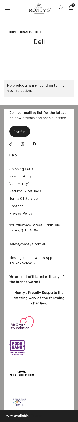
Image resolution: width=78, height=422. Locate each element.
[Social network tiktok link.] (11, 144)
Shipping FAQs (21, 169)
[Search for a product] (61, 7)
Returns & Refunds (25, 191)
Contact (16, 206)
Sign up (57, 412)
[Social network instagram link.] (22, 144)
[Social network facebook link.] (34, 144)
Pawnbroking (20, 176)
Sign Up (19, 131)
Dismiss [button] (36, 416)
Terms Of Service (23, 199)
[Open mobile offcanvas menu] (7, 7)
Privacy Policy (21, 213)
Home (13, 32)
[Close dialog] (73, 385)
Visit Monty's (20, 184)
